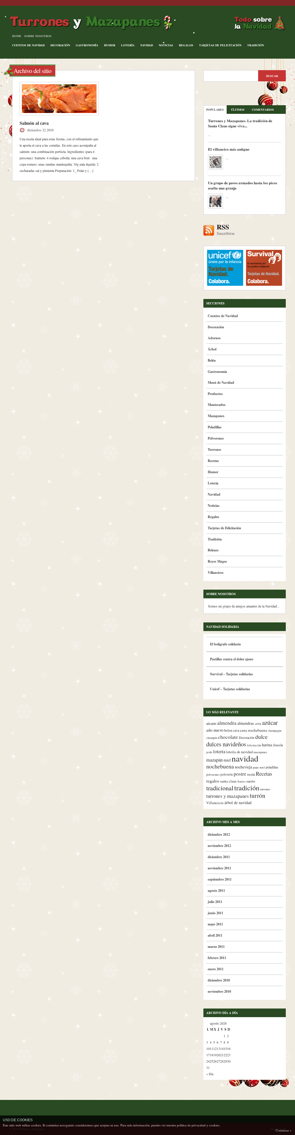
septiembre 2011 (220, 879)
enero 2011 (216, 969)
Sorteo (241, 781)
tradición (246, 787)
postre (240, 773)
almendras (245, 723)
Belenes (213, 550)
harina (267, 744)
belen (228, 730)
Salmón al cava (34, 123)
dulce (261, 737)
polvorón (226, 774)
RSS (226, 229)
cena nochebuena (253, 730)
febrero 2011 (217, 957)
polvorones (213, 774)
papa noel (259, 767)
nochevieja (243, 767)
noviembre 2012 (219, 845)
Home (16, 36)
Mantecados (217, 404)
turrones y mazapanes (227, 796)
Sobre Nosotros (38, 36)
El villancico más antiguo (228, 149)
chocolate (228, 737)
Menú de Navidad (221, 382)
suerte (250, 781)
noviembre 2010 (219, 991)
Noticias (166, 45)
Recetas (213, 460)
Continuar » (284, 1130)
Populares (215, 110)
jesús (209, 752)
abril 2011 (215, 935)
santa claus (228, 781)
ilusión (278, 745)
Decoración (60, 45)
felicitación (254, 745)
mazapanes (260, 752)
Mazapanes (216, 415)
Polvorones (216, 438)
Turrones (214, 449)
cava (236, 730)
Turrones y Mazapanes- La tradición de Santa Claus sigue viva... (240, 123)
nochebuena (220, 766)
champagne (275, 730)
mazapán (214, 760)
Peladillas (215, 427)
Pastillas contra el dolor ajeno (231, 659)
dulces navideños (226, 744)
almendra (227, 723)
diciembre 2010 (219, 980)
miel (227, 760)
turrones (265, 789)
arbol (258, 724)
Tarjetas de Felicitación (220, 45)
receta (251, 774)
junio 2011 (215, 912)
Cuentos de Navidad (28, 45)
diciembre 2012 (219, 834)
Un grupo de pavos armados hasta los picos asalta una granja (242, 185)
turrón (257, 795)
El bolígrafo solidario (225, 644)
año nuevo (214, 730)
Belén (212, 360)
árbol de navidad (237, 802)
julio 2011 (215, 901)
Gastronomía (87, 45)
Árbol (212, 349)
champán (211, 738)
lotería (219, 751)
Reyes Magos (217, 561)
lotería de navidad (239, 751)
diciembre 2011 (219, 856)
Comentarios (263, 110)
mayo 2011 (215, 924)
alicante (211, 723)
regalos (212, 781)
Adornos (214, 337)
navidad (245, 758)
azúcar (270, 722)
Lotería (128, 45)
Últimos (238, 110)
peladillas (272, 767)
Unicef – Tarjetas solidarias (230, 689)
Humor (109, 45)
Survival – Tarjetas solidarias (231, 674)
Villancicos (216, 572)
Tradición (255, 45)
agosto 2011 (216, 890)
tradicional (219, 788)
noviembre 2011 (219, 868)
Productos (215, 393)
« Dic (210, 1073)
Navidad (146, 45)
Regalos (186, 45)
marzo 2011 (216, 946)
